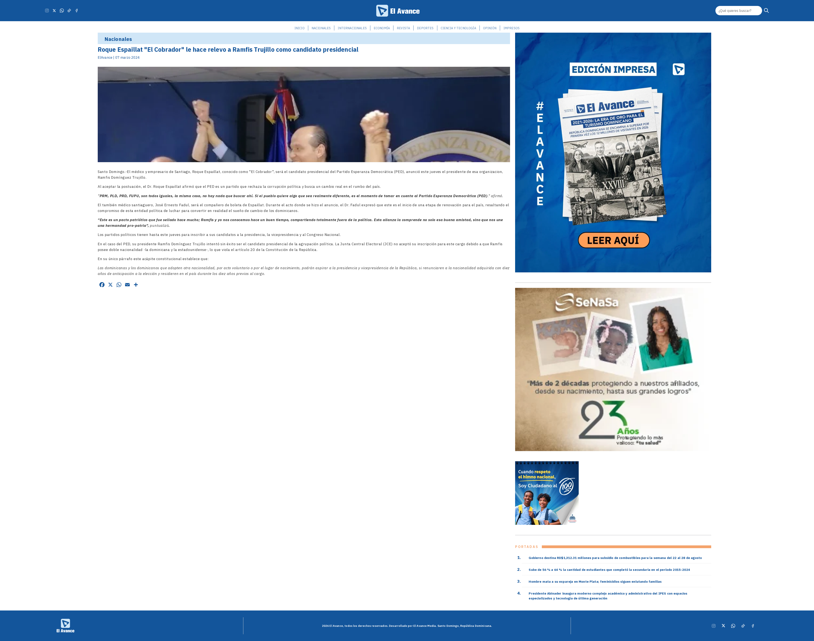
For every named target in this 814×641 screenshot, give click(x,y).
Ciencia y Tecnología (458, 28)
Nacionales (321, 28)
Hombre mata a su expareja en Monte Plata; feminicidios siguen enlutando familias (595, 581)
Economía (382, 28)
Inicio (299, 28)
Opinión (489, 28)
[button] (766, 10)
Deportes (425, 28)
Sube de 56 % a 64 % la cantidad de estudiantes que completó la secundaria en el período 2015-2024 (609, 569)
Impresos (511, 28)
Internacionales (352, 28)
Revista (403, 28)
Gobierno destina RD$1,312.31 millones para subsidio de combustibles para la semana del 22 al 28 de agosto (615, 558)
